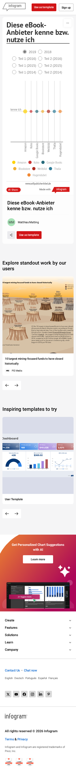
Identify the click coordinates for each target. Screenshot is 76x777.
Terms (9, 739)
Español (42, 678)
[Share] (11, 235)
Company (11, 650)
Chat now (30, 670)
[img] (25, 111)
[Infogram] (14, 7)
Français (53, 678)
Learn (9, 642)
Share (15, 189)
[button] (20, 162)
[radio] (30, 52)
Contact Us (12, 670)
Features (11, 628)
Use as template (44, 7)
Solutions (11, 635)
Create (9, 620)
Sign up (66, 7)
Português (30, 678)
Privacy (22, 739)
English (9, 678)
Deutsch (19, 678)
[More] (68, 23)
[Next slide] (16, 385)
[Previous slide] (7, 385)
